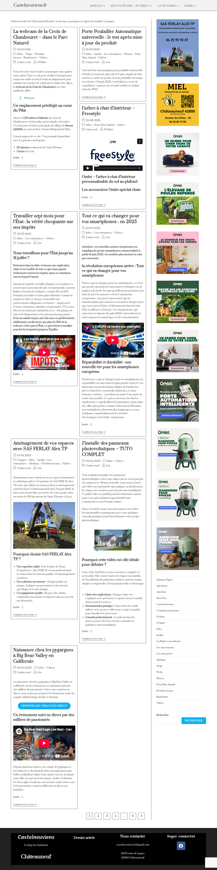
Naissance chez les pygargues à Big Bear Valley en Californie (43, 655)
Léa (108, 62)
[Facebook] (181, 846)
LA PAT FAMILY (166, 5)
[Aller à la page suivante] (141, 816)
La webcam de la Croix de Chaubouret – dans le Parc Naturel (40, 37)
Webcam (29, 98)
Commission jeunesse (167, 610)
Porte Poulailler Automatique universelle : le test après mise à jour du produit (112, 37)
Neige (29, 54)
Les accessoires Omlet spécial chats (111, 189)
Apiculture (162, 585)
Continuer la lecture (25, 165)
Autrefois (161, 592)
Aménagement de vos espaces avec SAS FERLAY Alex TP (43, 446)
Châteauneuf (36, 856)
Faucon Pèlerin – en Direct (130, 5)
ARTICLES (96, 5)
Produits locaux (51, 463)
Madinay (34, 463)
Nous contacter (132, 836)
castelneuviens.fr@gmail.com (132, 844)
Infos (20, 54)
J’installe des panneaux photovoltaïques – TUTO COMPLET (107, 449)
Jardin (97, 54)
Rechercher (162, 715)
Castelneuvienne (165, 604)
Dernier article (84, 838)
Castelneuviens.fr (30, 5)
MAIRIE (189, 5)
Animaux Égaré (164, 579)
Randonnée (30, 57)
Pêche (159, 672)
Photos (128, 54)
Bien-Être (161, 598)
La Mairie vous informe (168, 641)
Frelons (160, 616)
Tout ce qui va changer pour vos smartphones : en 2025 (110, 219)
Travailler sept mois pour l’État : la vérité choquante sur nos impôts (43, 221)
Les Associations (165, 647)
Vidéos (43, 57)
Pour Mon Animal (104, 125)
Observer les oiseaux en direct (44, 706)
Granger (21, 460)
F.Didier (41, 62)
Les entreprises (113, 54)
